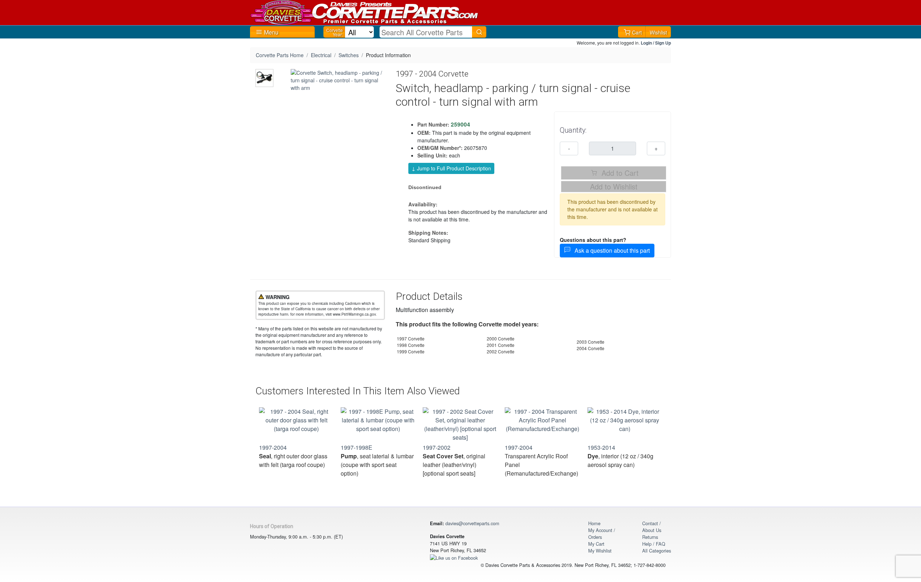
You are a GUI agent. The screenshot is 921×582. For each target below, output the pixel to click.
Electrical (321, 55)
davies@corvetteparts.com (472, 523)
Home (594, 523)
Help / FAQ (653, 543)
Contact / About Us (651, 526)
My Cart (596, 543)
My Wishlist (600, 550)
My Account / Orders (601, 533)
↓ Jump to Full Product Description (451, 168)
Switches (349, 55)
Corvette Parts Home (280, 55)
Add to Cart (619, 173)
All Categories (656, 550)
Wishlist (658, 32)
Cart (637, 32)
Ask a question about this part (610, 250)
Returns (650, 536)
